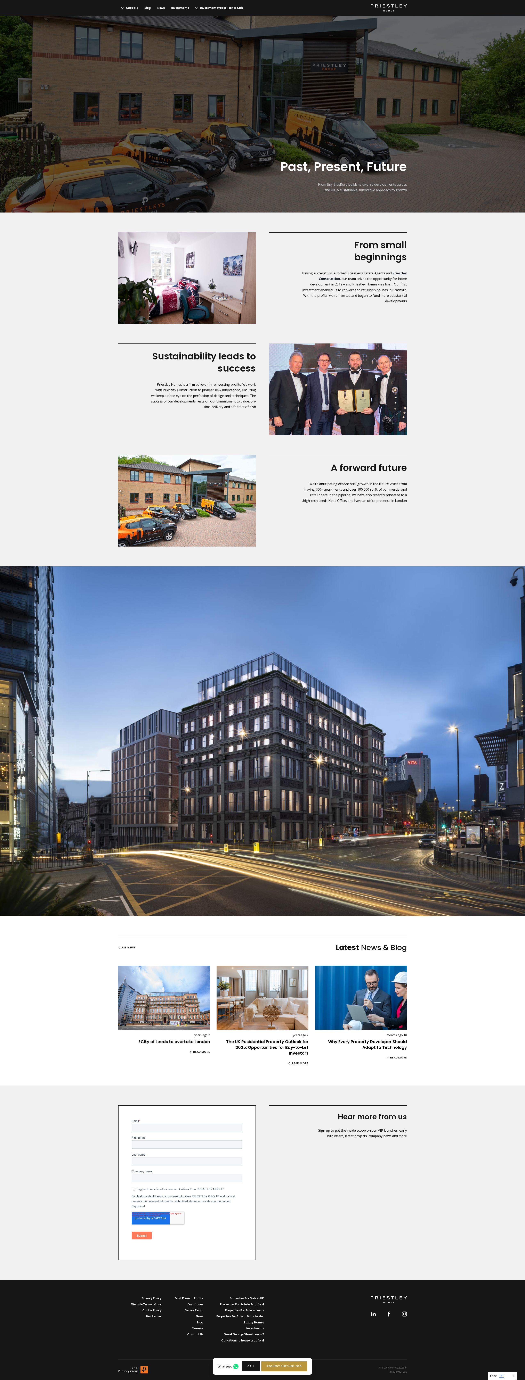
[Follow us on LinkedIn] (373, 1314)
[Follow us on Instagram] (404, 1314)
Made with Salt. (398, 1371)
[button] (284, 1366)
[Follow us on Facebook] (388, 1314)
